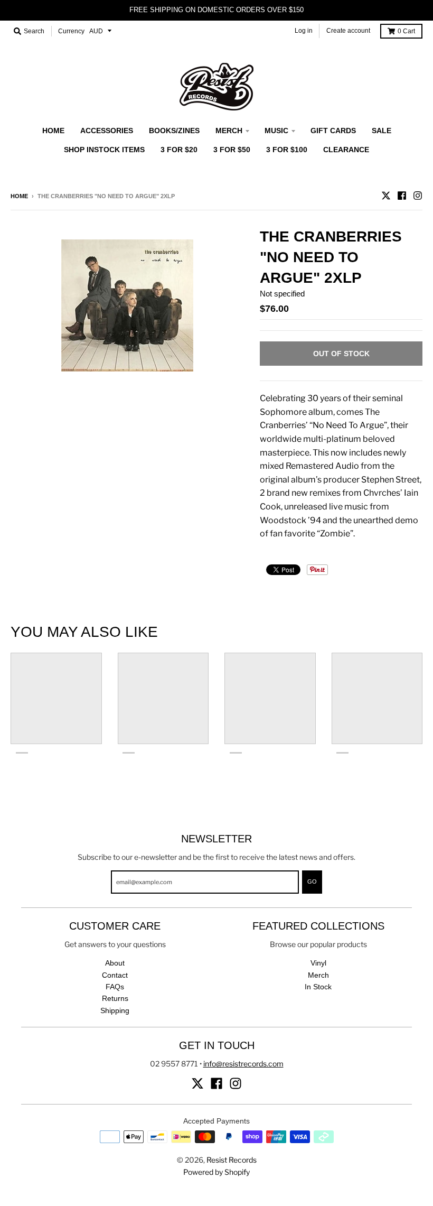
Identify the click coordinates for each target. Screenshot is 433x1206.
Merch (318, 975)
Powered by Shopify (216, 1171)
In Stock (318, 986)
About (115, 963)
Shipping (114, 1010)
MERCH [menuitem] (228, 130)
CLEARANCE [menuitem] (346, 149)
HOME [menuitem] (53, 130)
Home (19, 196)
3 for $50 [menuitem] (231, 149)
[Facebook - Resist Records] (402, 195)
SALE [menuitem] (381, 130)
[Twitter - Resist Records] (386, 195)
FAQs (115, 986)
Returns (115, 998)
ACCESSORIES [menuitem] (106, 130)
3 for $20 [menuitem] (179, 149)
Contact (115, 975)
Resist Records (231, 1159)
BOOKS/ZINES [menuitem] (174, 130)
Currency (71, 31)
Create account (348, 30)
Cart (406, 31)
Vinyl (318, 963)
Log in (304, 30)
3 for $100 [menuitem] (286, 149)
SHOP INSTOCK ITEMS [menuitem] (104, 149)
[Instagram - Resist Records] (417, 195)
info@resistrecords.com (243, 1063)
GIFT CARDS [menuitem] (333, 130)
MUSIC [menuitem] (276, 130)
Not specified (282, 293)
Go (312, 881)
